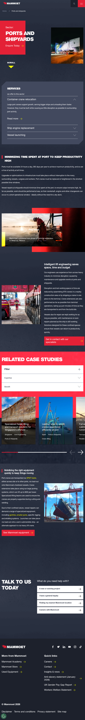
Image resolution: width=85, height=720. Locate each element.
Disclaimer (7, 712)
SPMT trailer (31, 478)
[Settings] (3, 716)
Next (80, 452)
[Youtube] (69, 647)
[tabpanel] (19, 420)
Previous (72, 452)
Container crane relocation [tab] (21, 99)
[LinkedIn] (64, 647)
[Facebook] (53, 647)
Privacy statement (46, 712)
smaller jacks (22, 515)
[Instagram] (75, 647)
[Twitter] (58, 647)
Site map (62, 712)
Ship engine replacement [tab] (20, 128)
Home (4, 11)
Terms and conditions (24, 712)
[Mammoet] (11, 4)
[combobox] (42, 378)
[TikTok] (80, 647)
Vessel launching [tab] (16, 135)
